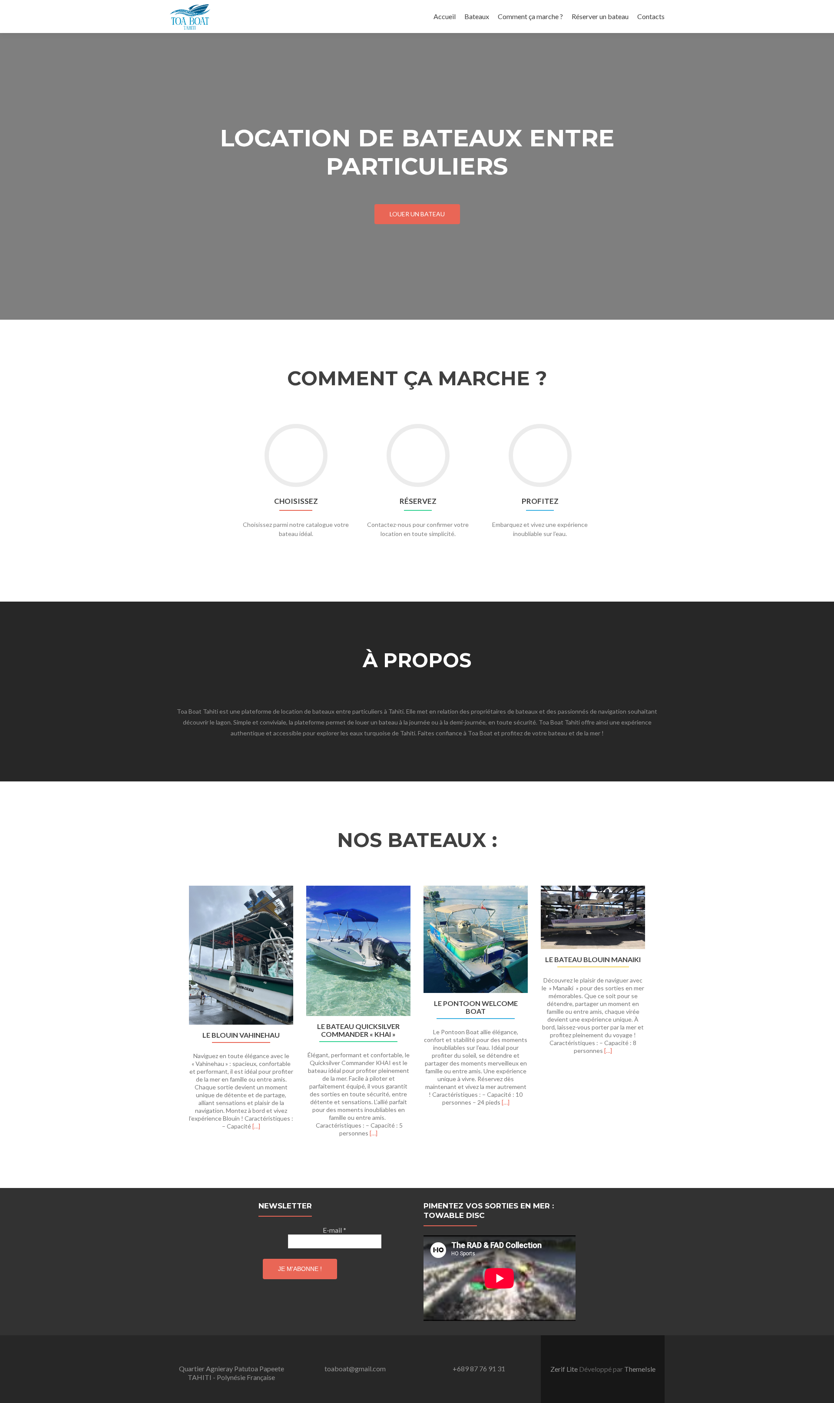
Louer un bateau (417, 214)
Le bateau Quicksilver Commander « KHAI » (358, 1030)
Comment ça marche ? (530, 16)
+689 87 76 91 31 (479, 1368)
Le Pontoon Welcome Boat (476, 1007)
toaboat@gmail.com (355, 1368)
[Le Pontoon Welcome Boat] (476, 939)
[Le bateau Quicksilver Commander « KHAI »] (358, 951)
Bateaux (476, 16)
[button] (172, 1022)
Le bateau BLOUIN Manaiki (593, 959)
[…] (256, 1126)
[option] (417, 1016)
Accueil (445, 16)
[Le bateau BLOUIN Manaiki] (593, 917)
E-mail (334, 1230)
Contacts (651, 16)
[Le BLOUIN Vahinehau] (241, 955)
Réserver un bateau (600, 16)
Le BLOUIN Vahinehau (241, 1035)
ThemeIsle (639, 1369)
